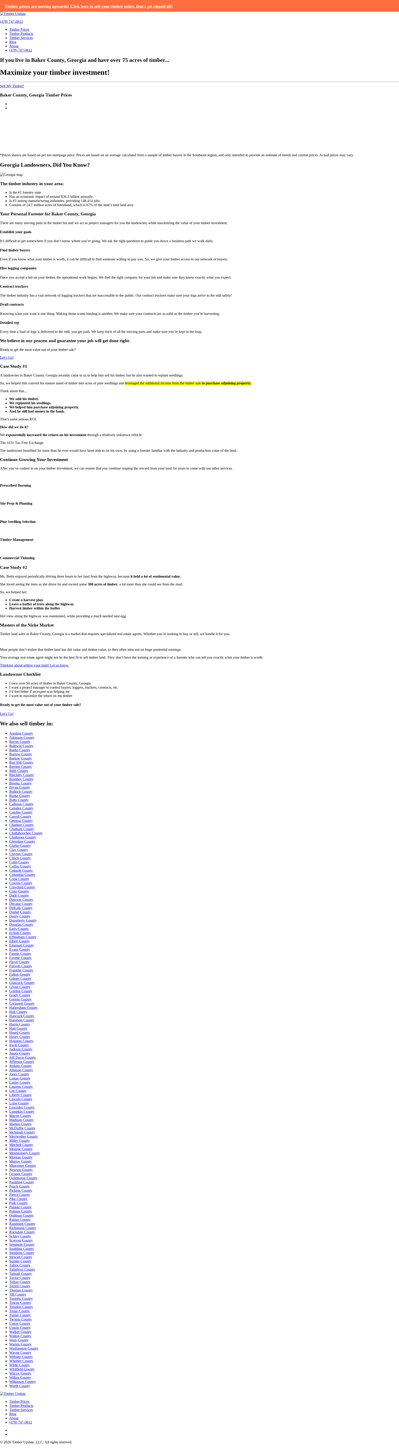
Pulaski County (20, 1207)
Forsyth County (20, 966)
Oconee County (20, 1174)
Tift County (17, 1294)
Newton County (21, 1170)
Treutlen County (21, 1307)
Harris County (19, 1024)
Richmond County (22, 1228)
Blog (12, 42)
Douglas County (21, 924)
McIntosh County (22, 1132)
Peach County (19, 1186)
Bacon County (19, 742)
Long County (19, 1103)
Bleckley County (21, 775)
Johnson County (21, 1070)
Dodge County (20, 912)
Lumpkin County (21, 1111)
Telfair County (19, 1282)
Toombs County (21, 1298)
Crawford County (22, 887)
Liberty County (20, 1095)
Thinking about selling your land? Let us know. (34, 665)
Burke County (19, 796)
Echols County (20, 933)
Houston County (21, 1041)
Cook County (19, 879)
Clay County (18, 850)
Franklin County (21, 970)
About (13, 46)
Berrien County (20, 767)
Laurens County (21, 1087)
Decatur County (21, 904)
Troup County (19, 1311)
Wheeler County (21, 1361)
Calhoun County (21, 804)
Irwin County (19, 1045)
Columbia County (22, 875)
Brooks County (20, 783)
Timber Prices (19, 29)
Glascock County (22, 983)
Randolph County (22, 1224)
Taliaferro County (22, 1269)
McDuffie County (22, 1128)
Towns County (20, 1303)
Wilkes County (20, 1377)
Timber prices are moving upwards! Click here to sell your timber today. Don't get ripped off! (89, 6)
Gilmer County (20, 978)
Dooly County (19, 916)
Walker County (20, 1332)
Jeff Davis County (22, 1057)
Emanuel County (21, 945)
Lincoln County (20, 1099)
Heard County (19, 1033)
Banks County (19, 750)
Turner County (20, 1315)
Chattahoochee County (26, 833)
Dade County (19, 895)
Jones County (19, 1074)
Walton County (20, 1336)
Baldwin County (21, 746)
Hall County (18, 1012)
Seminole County (22, 1244)
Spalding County (21, 1249)
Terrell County (19, 1286)
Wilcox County (20, 1373)
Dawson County (21, 900)
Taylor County (19, 1278)
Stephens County (21, 1253)
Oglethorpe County (23, 1178)
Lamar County (19, 1078)
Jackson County (21, 1049)
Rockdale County (22, 1232)
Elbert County (19, 941)
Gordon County (20, 991)
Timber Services (21, 38)
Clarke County (20, 846)
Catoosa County (21, 821)
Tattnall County (20, 1274)
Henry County (19, 1037)
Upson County (20, 1328)
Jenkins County (20, 1066)
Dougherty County (23, 920)
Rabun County (20, 1220)
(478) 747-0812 (11, 22)
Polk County (18, 1203)
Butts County (19, 800)
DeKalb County (21, 908)
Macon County (20, 1116)
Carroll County (20, 816)
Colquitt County (21, 870)
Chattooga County (22, 837)
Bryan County (19, 787)
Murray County (20, 1161)
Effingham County (22, 937)
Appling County (21, 733)
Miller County (19, 1141)
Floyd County (19, 962)
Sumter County (20, 1261)
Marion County (20, 1124)
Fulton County (19, 974)
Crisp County (19, 891)
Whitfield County (22, 1369)
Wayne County (20, 1352)
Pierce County (19, 1195)
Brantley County (21, 779)
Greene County (20, 999)
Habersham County (23, 1008)
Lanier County (19, 1082)
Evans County (19, 949)
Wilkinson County (22, 1382)
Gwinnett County (22, 1003)
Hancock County (21, 1016)
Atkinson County (21, 737)
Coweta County (20, 883)
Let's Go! (7, 357)
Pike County (18, 1199)
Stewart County (20, 1257)
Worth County (19, 1386)
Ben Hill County (21, 762)
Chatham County (21, 829)
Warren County (20, 1344)
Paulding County (21, 1182)
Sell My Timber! (12, 86)
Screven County (21, 1240)
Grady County (19, 995)
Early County (19, 929)
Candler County (21, 812)
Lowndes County (22, 1107)
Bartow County (20, 758)
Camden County (21, 808)
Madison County (21, 1120)
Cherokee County (22, 841)
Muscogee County (22, 1165)
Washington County (23, 1348)
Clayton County (21, 854)
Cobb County (19, 862)
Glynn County (19, 987)
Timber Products (21, 34)
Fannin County (20, 954)
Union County (19, 1323)
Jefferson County (21, 1062)
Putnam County (20, 1211)
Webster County (21, 1357)
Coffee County (20, 866)
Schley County (20, 1236)
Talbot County (19, 1265)
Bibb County (18, 771)
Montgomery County (24, 1153)
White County (19, 1365)
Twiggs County (20, 1319)
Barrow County (20, 754)
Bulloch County (21, 791)
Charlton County (21, 825)
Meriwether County (23, 1136)
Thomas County (21, 1290)
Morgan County (21, 1157)
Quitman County (21, 1215)
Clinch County (20, 858)
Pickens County (20, 1190)
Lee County (18, 1091)
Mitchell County (21, 1145)
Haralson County (21, 1020)
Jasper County (19, 1053)
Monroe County (21, 1149)
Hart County (18, 1028)
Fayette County (20, 958)
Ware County (19, 1340)
